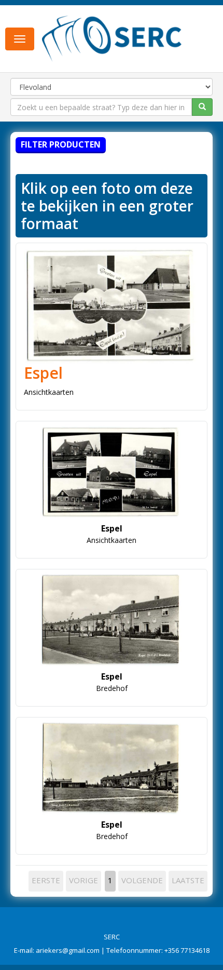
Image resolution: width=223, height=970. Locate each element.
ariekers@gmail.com (68, 950)
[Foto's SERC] (112, 38)
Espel (43, 372)
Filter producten (61, 144)
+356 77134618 (187, 950)
